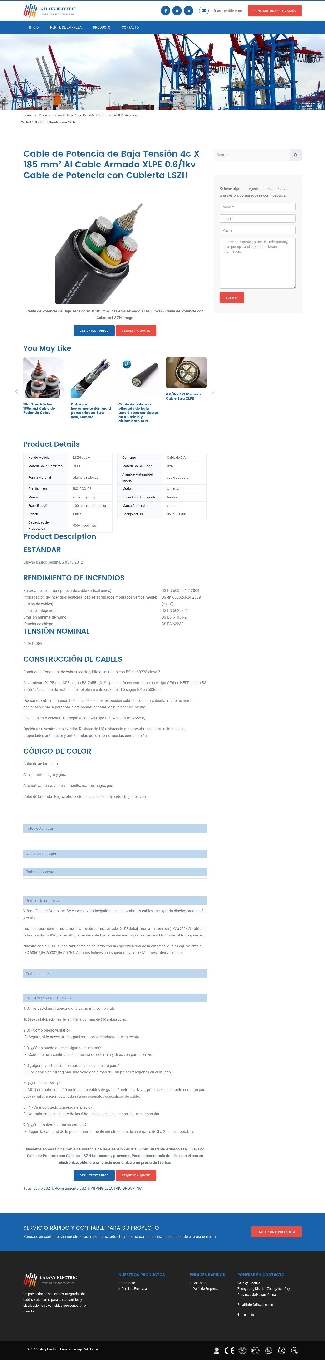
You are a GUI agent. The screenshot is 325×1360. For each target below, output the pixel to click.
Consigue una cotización (274, 11)
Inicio (34, 27)
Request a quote (136, 330)
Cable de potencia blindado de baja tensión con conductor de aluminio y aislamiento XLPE (138, 413)
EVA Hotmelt (91, 1349)
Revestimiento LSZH (72, 1188)
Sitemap (76, 1349)
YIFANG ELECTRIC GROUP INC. (117, 1188)
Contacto (130, 27)
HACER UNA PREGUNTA (276, 1232)
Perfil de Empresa (66, 27)
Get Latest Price (94, 330)
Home (27, 115)
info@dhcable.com (226, 10)
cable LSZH (43, 1188)
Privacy (65, 1349)
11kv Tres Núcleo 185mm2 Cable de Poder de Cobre (39, 408)
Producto (101, 27)
